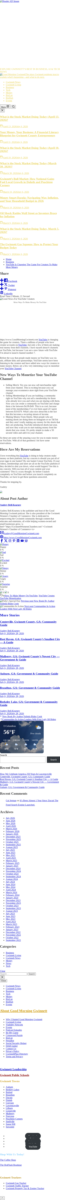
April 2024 (11, 889)
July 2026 (10, 818)
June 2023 (10, 916)
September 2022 (13, 940)
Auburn (9, 1087)
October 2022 (12, 937)
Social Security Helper (16, 1043)
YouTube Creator (46, 595)
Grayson (10, 1103)
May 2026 (10, 823)
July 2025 (10, 850)
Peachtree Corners (14, 1119)
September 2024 (13, 876)
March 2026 (11, 828)
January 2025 (12, 866)
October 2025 (12, 842)
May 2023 (10, 919)
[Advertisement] (30, 34)
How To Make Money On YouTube (21, 595)
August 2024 (12, 879)
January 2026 (12, 834)
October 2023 (12, 905)
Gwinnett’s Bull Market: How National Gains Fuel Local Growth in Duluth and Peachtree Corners (27, 182)
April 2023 (11, 921)
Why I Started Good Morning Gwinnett (24, 1019)
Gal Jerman (11, 800)
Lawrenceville (12, 1105)
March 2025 (11, 860)
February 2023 (12, 927)
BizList (9, 95)
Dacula (9, 1097)
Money (9, 92)
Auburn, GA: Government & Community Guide (29, 673)
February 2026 (12, 831)
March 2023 (11, 924)
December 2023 (13, 900)
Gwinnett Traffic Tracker (17, 1186)
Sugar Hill (10, 1124)
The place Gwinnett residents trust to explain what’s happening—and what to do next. (29, 75)
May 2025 (10, 855)
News (8, 963)
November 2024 (13, 871)
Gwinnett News (13, 82)
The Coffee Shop (8, 1160)
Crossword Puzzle (14, 1035)
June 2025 (10, 852)
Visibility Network (14, 1024)
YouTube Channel (13, 368)
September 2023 (13, 908)
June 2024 (10, 884)
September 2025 (13, 844)
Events (9, 100)
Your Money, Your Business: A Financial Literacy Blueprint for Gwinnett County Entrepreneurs (29, 134)
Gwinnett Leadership (13, 1069)
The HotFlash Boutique (11, 1165)
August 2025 (12, 847)
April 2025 (11, 858)
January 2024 (12, 897)
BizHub (9, 98)
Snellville (10, 1121)
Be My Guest (12, 1032)
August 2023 (12, 911)
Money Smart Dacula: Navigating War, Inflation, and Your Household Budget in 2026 (29, 199)
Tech (8, 90)
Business (10, 87)
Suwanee (10, 1127)
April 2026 (11, 826)
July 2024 (10, 882)
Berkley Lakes (12, 1089)
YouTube (43, 339)
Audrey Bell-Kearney (10, 505)
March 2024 (11, 892)
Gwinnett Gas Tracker (16, 1183)
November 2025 (13, 839)
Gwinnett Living (13, 84)
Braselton (10, 1095)
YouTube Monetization (10, 598)
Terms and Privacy (14, 1056)
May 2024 (10, 887)
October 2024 (12, 874)
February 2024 (12, 895)
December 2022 (13, 932)
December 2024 (13, 868)
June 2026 (10, 820)
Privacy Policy (12, 1051)
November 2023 (13, 903)
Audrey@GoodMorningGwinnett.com (21, 533)
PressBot (10, 1040)
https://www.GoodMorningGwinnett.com (22, 537)
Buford (9, 1092)
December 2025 (13, 836)
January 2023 (12, 929)
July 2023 (10, 913)
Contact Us (11, 1048)
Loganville (11, 1111)
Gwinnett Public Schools (14, 1075)
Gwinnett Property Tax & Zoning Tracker (25, 1188)
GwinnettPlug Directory (17, 1054)
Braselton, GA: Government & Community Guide (30, 687)
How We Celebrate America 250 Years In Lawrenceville (26, 774)
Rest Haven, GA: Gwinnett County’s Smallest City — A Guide (29, 779)
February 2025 (12, 863)
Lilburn (9, 1108)
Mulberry (10, 1113)
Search (3, 755)
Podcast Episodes (14, 1030)
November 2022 (13, 935)
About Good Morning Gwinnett (23, 1011)
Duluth (9, 1100)
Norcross (10, 1116)
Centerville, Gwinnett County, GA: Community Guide (25, 776)
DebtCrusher (12, 1046)
